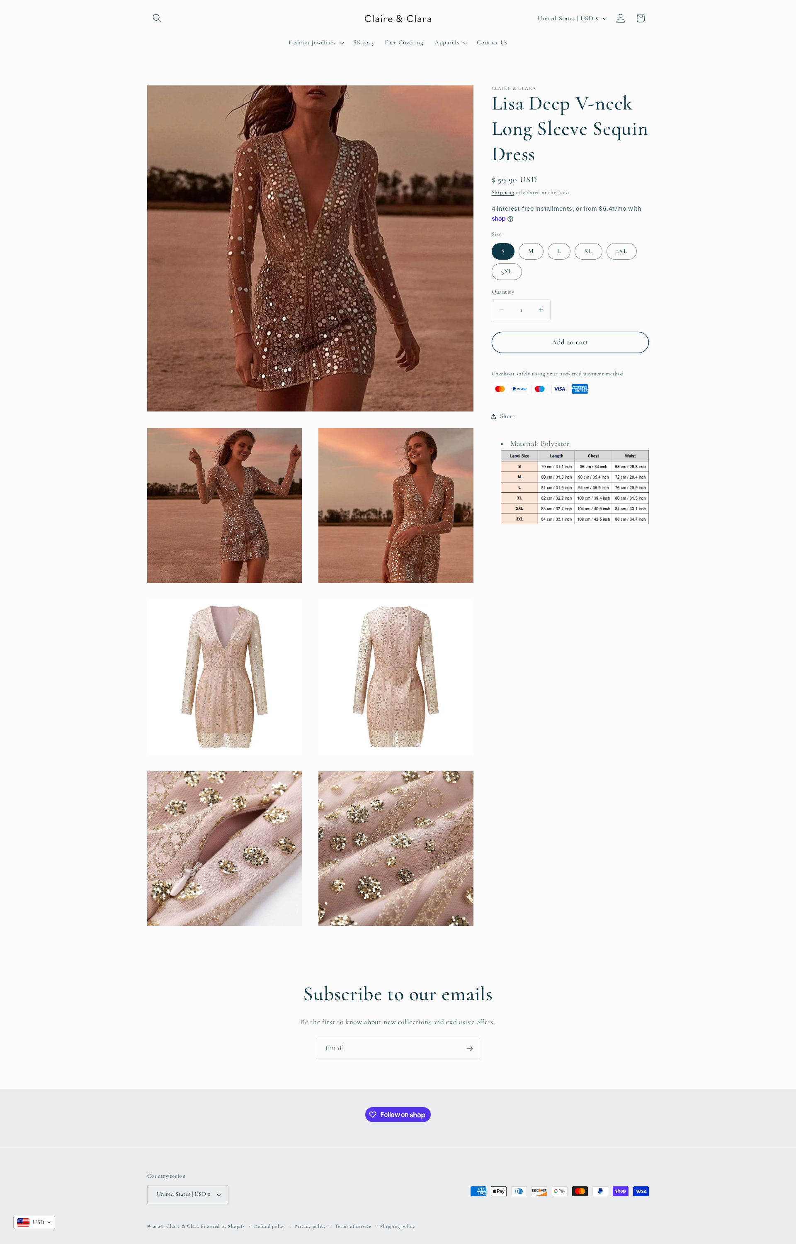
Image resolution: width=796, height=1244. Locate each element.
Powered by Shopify (223, 1226)
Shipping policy (397, 1226)
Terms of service (353, 1226)
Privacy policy (310, 1226)
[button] (157, 18)
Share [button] (507, 416)
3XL (506, 271)
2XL (621, 251)
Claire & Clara (182, 1226)
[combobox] (34, 1222)
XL (588, 251)
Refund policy (270, 1226)
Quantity (503, 291)
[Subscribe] (470, 1048)
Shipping (503, 192)
